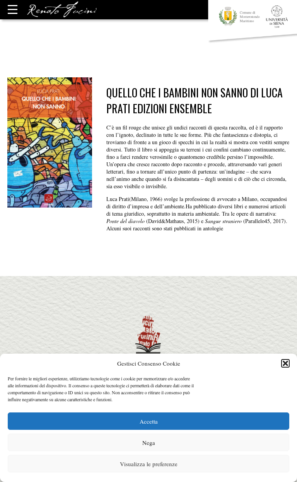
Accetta (149, 421)
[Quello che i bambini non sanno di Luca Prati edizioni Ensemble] (49, 204)
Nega (148, 442)
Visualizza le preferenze (149, 464)
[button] (285, 363)
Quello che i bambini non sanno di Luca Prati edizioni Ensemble (194, 100)
